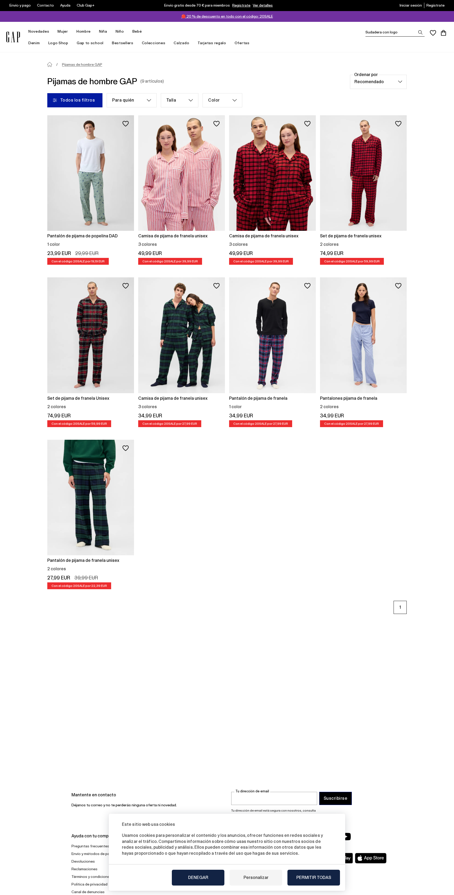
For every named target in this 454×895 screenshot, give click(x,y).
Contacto (45, 5)
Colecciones (154, 43)
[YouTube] (345, 836)
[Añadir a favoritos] (125, 123)
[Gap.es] (13, 37)
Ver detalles (263, 5)
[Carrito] (443, 33)
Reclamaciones (84, 869)
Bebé (137, 31)
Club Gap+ (86, 5)
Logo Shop (58, 43)
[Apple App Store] (370, 858)
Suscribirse (335, 798)
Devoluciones (83, 861)
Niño (120, 31)
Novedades (38, 31)
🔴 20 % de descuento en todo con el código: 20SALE (227, 16)
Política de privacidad (89, 884)
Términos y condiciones (91, 876)
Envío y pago (20, 5)
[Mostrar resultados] (420, 32)
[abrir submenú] (51, 31)
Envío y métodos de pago (92, 854)
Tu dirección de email (252, 791)
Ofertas (242, 43)
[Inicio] (49, 64)
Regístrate (241, 5)
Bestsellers (122, 43)
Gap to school (90, 43)
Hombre (83, 31)
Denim (34, 43)
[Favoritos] (433, 33)
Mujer (63, 31)
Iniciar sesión (411, 5)
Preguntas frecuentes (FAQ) (95, 846)
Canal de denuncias (88, 892)
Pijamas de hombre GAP (82, 64)
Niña (103, 31)
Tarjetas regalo (212, 43)
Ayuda (65, 5)
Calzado (181, 43)
